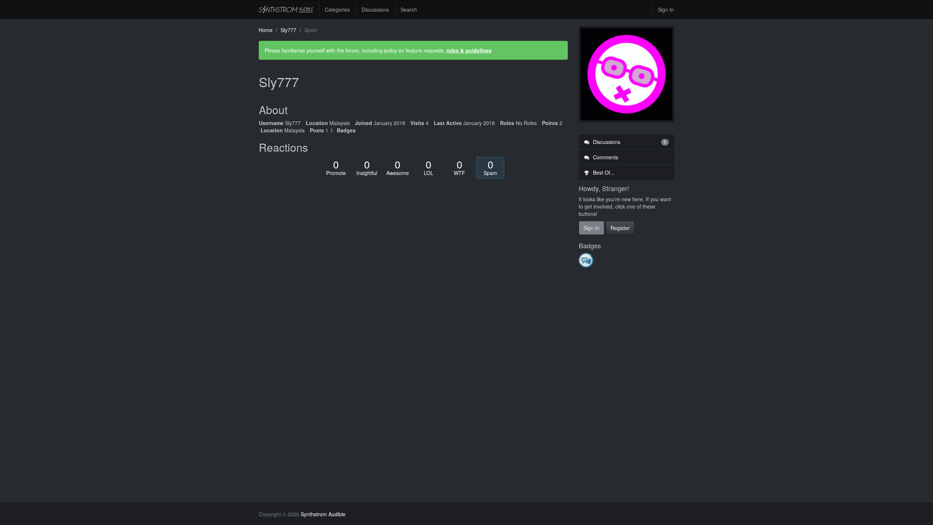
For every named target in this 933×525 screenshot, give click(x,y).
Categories (337, 9)
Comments (605, 157)
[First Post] (586, 260)
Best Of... (603, 172)
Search (409, 9)
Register (620, 228)
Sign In (666, 9)
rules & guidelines (469, 50)
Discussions (375, 9)
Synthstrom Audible (286, 9)
